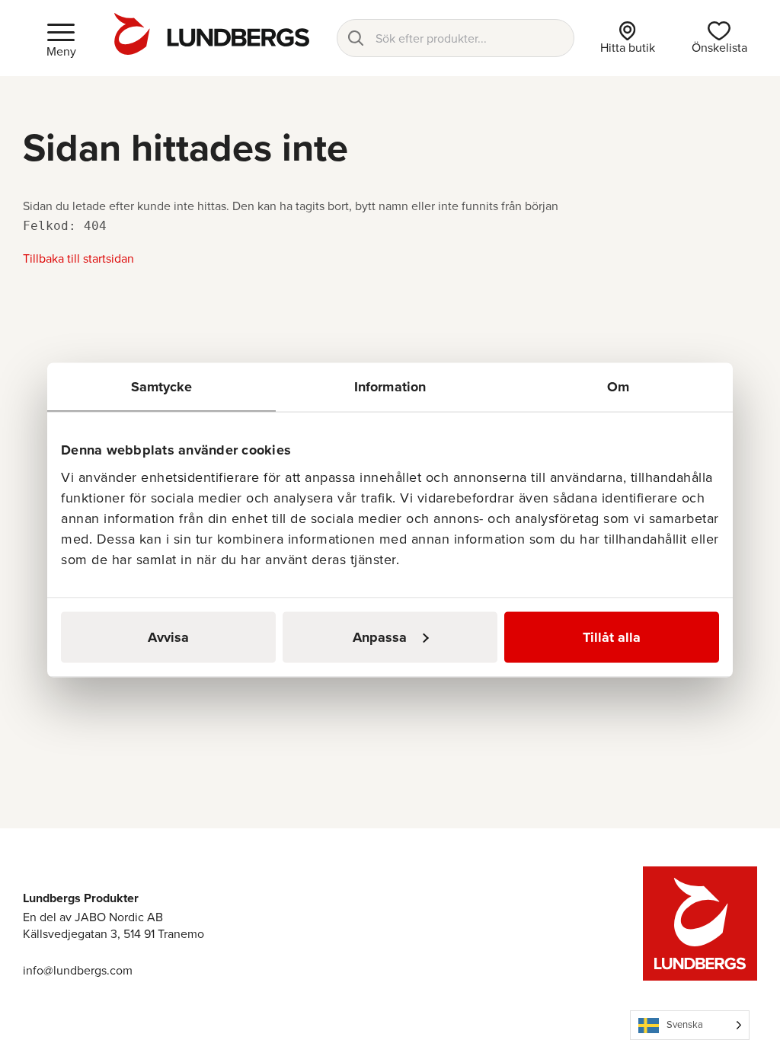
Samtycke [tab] (162, 387)
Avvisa (168, 637)
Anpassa (380, 637)
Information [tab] (390, 387)
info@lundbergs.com (78, 970)
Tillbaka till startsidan (78, 258)
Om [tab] (618, 387)
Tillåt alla (612, 637)
